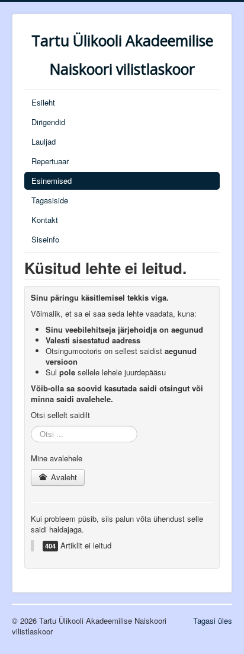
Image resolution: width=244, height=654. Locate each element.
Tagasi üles (212, 620)
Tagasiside (49, 200)
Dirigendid (48, 121)
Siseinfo (45, 239)
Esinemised (51, 180)
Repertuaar (50, 161)
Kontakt (44, 219)
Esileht (43, 102)
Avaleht (63, 477)
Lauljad (43, 141)
